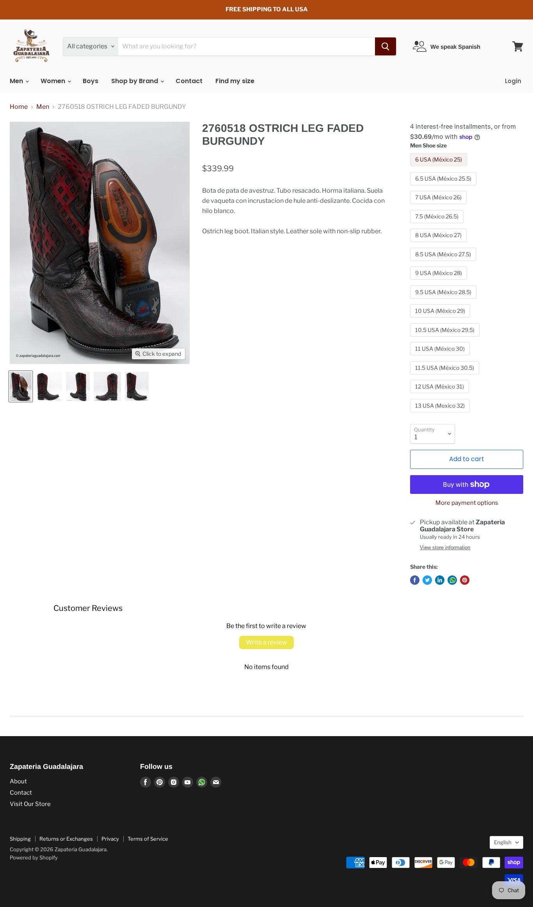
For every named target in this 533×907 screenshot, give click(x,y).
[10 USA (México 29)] (441, 319)
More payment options (466, 503)
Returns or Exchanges (66, 839)
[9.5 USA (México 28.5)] (444, 300)
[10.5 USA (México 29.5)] (445, 338)
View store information (445, 547)
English (503, 842)
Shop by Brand (135, 80)
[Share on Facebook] (414, 580)
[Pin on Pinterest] (464, 580)
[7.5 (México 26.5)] (437, 225)
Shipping (20, 839)
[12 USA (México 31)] (440, 395)
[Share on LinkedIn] (439, 580)
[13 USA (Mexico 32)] (441, 414)
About (18, 781)
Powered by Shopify (34, 857)
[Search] (385, 46)
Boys (90, 80)
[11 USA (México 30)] (441, 357)
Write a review (266, 642)
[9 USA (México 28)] (439, 281)
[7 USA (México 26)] (439, 205)
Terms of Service (148, 839)
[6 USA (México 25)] (439, 168)
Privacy (110, 839)
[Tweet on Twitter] (427, 580)
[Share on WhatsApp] (452, 580)
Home (19, 106)
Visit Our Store (30, 804)
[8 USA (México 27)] (439, 243)
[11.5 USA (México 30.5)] (445, 376)
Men (17, 80)
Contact (189, 80)
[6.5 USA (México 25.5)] (444, 187)
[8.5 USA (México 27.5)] (444, 262)
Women (54, 80)
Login (513, 81)
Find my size (234, 80)
